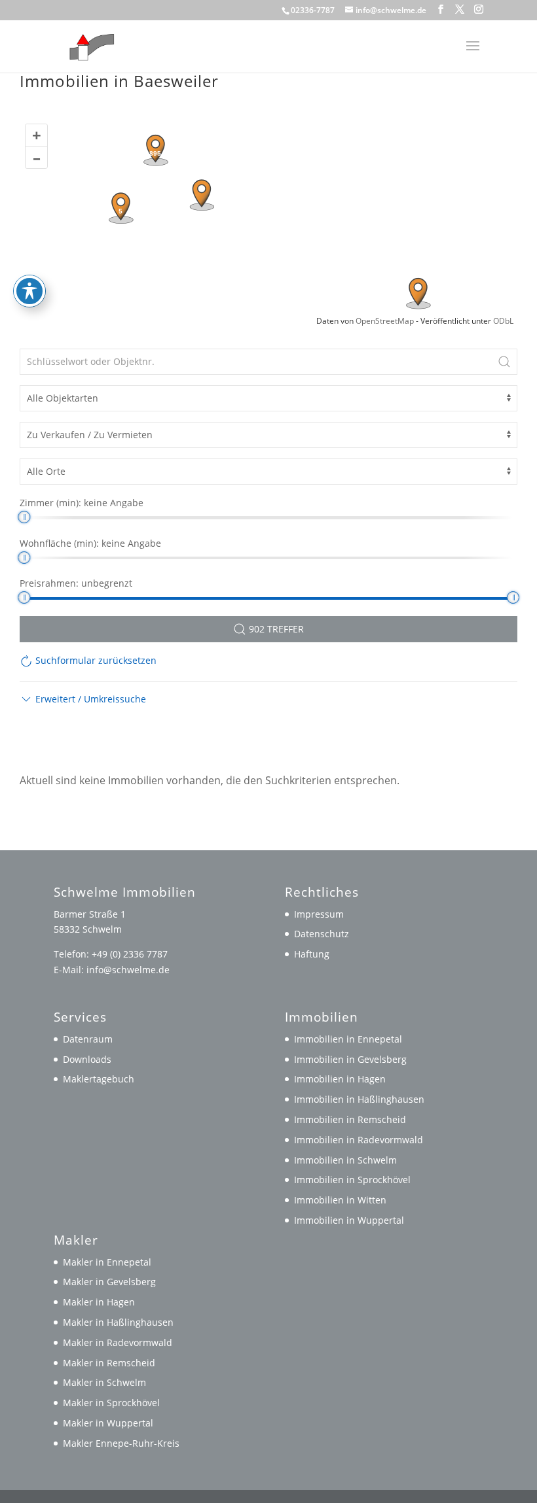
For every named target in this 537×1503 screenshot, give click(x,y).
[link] (88, 45)
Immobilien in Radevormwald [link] (358, 1139)
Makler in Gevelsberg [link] (109, 1281)
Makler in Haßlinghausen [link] (118, 1322)
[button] (440, 9)
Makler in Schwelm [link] (104, 1382)
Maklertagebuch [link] (98, 1079)
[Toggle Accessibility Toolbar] (29, 291)
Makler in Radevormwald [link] (117, 1342)
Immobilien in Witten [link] (340, 1200)
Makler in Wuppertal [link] (108, 1423)
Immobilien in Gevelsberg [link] (350, 1059)
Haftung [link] (311, 954)
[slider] (24, 517)
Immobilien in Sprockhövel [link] (352, 1179)
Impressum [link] (319, 914)
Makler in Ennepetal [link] (107, 1262)
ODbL (503, 320)
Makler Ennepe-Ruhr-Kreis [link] (121, 1443)
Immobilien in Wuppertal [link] (349, 1220)
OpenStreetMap (385, 320)
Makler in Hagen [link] (99, 1302)
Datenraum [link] (88, 1039)
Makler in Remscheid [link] (109, 1362)
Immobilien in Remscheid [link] (350, 1119)
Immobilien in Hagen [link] (340, 1079)
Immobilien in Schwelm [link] (345, 1160)
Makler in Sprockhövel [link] (111, 1402)
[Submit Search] (504, 362)
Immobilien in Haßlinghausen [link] (359, 1099)
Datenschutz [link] (321, 933)
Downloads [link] (87, 1059)
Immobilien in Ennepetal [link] (348, 1039)
